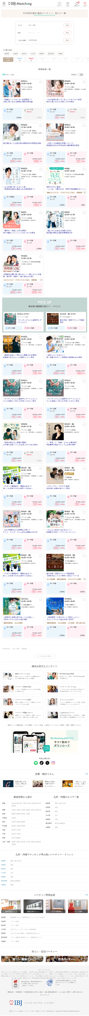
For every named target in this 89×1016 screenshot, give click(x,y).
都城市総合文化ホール (33, 933)
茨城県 (34, 803)
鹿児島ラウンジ (25, 937)
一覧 (86, 774)
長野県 (23, 826)
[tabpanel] (23, 321)
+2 (84, 192)
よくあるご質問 (64, 992)
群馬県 (14, 806)
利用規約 (19, 992)
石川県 (18, 830)
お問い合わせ (76, 992)
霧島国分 (62, 823)
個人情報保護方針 (51, 992)
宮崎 (56, 819)
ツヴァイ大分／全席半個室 (27, 929)
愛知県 (14, 814)
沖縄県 (60, 54)
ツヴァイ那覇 (14, 941)
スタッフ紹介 (38, 725)
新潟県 (14, 826)
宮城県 (18, 822)
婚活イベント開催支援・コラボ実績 (20, 725)
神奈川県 (19, 803)
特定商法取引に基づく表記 (33, 992)
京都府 (18, 810)
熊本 (56, 811)
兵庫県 (23, 810)
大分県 (33, 54)
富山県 (14, 830)
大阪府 (14, 810)
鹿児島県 (51, 54)
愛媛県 (18, 838)
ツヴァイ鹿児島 (15, 937)
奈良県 (33, 810)
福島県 (23, 822)
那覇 (56, 827)
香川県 (14, 838)
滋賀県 (28, 810)
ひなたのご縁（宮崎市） (18, 933)
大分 (56, 815)
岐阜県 (23, 814)
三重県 (28, 814)
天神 (59, 803)
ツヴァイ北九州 (39, 917)
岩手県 (14, 822)
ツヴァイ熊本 (14, 925)
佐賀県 (15, 54)
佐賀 (56, 807)
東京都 (14, 803)
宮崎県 (41, 54)
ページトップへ (45, 656)
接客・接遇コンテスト (73, 725)
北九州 (64, 803)
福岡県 (7, 54)
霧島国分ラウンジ (36, 937)
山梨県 (18, 826)
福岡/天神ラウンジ (28, 917)
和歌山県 (38, 810)
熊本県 (24, 54)
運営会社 (11, 992)
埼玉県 (29, 803)
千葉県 (24, 803)
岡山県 (14, 834)
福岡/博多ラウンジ (16, 917)
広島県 (18, 834)
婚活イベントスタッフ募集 (55, 725)
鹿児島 (57, 823)
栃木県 (39, 803)
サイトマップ (44, 995)
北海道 (14, 818)
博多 (56, 803)
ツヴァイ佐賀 (14, 921)
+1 (84, 579)
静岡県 (18, 814)
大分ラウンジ (14, 929)
